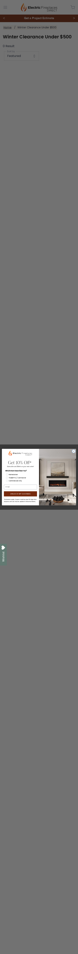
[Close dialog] (73, 451)
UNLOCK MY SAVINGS (20, 494)
